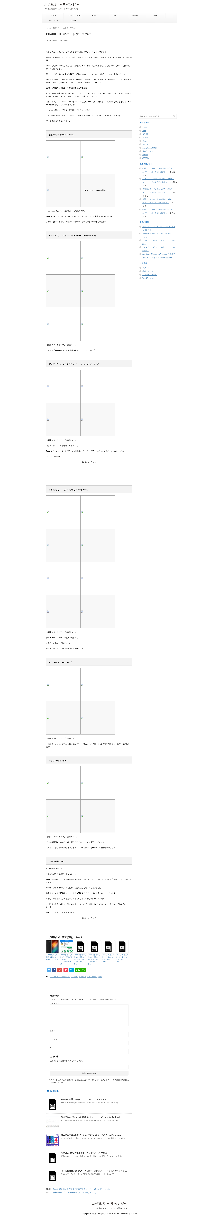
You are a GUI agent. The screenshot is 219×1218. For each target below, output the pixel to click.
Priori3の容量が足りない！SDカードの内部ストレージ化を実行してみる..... (80, 959)
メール (54, 1039)
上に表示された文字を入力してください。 (67, 1061)
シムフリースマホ (74, 15)
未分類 (145, 155)
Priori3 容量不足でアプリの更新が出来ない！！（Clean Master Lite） (66, 959)
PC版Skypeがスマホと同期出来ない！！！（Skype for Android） (91, 1117)
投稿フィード (147, 271)
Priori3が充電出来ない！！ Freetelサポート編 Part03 (108, 958)
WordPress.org (148, 278)
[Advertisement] (89, 472)
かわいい (82, 977)
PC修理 (53, 15)
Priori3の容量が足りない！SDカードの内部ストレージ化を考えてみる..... (94, 959)
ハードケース (92, 977)
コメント (54, 1003)
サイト (52, 1048)
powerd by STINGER (130, 1214)
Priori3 (67, 977)
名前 (53, 1031)
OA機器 (135, 15)
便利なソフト (53, 20)
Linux (94, 15)
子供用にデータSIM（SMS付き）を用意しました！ (52, 957)
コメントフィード (149, 275)
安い (100, 977)
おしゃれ (74, 977)
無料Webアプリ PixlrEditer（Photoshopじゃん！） (75, 1192)
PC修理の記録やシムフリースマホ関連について (109, 1208)
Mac (114, 15)
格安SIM (145, 158)
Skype (155, 15)
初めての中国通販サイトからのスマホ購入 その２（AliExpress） (91, 1135)
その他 (73, 20)
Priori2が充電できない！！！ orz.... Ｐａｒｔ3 (83, 1099)
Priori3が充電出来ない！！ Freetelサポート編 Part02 (122, 958)
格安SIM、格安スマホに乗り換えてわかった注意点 (84, 1153)
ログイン (146, 268)
